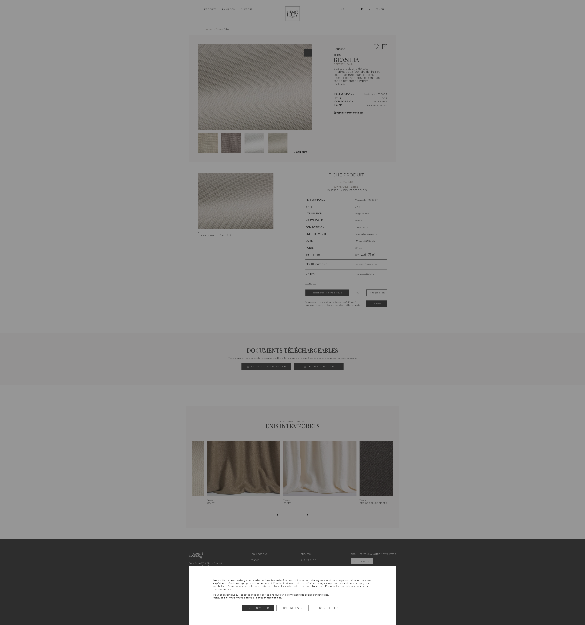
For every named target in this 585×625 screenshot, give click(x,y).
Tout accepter (258, 608)
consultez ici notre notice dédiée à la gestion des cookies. (247, 597)
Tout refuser (292, 608)
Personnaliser (327, 608)
